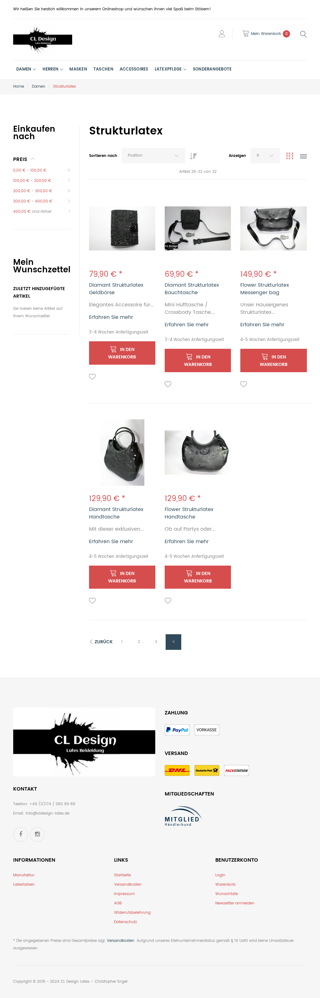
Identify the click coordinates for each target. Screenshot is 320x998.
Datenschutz (125, 922)
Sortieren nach (103, 156)
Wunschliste (226, 894)
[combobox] (153, 155)
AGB (118, 903)
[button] (92, 377)
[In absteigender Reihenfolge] (192, 154)
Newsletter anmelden (234, 903)
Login (220, 875)
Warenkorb (225, 885)
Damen (38, 87)
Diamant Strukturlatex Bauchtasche (192, 289)
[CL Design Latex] (42, 39)
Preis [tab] (20, 159)
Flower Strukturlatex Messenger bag (264, 289)
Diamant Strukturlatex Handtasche (116, 513)
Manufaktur (23, 875)
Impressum (124, 894)
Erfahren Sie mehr (111, 317)
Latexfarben (24, 885)
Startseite (122, 875)
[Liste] (303, 157)
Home (18, 87)
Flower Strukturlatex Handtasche (189, 513)
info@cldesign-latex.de (47, 813)
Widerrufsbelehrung (132, 913)
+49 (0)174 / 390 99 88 (52, 804)
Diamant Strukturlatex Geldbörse (116, 289)
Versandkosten (128, 885)
